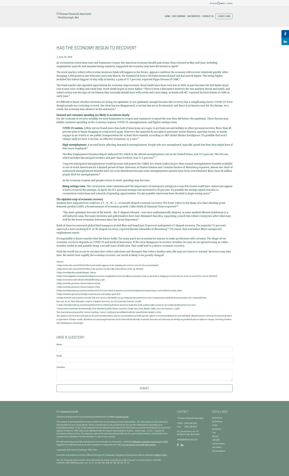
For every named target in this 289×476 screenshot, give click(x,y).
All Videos (216, 447)
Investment (217, 421)
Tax (214, 432)
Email (59, 355)
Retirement (217, 417)
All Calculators (218, 451)
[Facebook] (178, 445)
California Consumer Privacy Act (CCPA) (150, 441)
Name (59, 344)
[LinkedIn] (182, 445)
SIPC (165, 455)
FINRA (157, 455)
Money (215, 436)
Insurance (216, 428)
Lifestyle (216, 439)
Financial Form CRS (69, 411)
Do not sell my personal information (139, 444)
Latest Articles (218, 443)
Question (60, 367)
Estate (215, 425)
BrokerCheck (122, 416)
